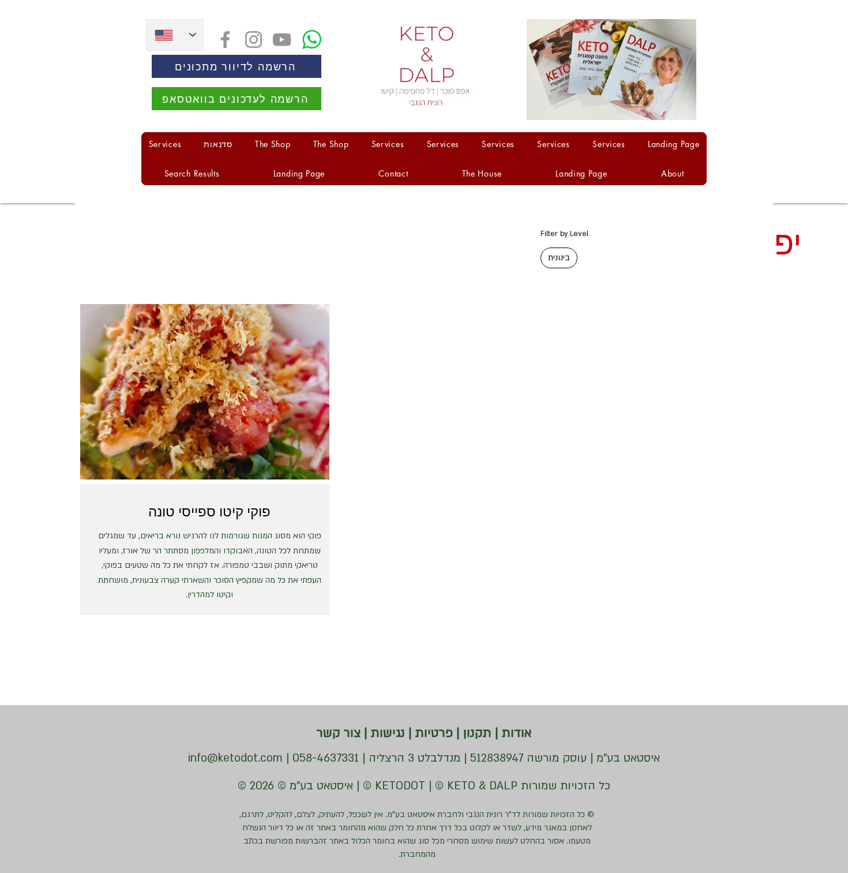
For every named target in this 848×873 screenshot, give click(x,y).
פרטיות (432, 733)
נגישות (386, 733)
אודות (515, 733)
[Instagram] (253, 39)
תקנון (475, 733)
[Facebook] (225, 39)
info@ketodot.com (235, 758)
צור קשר (339, 733)
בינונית (559, 257)
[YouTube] (282, 39)
